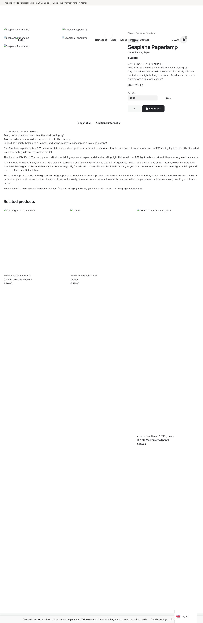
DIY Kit (162, 436)
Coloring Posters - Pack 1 (18, 279)
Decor (154, 436)
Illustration (17, 275)
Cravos (74, 279)
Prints (27, 275)
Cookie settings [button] (159, 619)
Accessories (143, 436)
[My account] (166, 39)
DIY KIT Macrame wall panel (153, 439)
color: (131, 93)
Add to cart (10, 286)
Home (7, 275)
